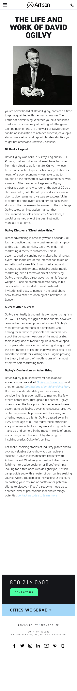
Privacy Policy (28, 625)
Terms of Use (50, 625)
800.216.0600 (29, 582)
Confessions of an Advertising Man (46, 387)
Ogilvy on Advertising (50, 382)
